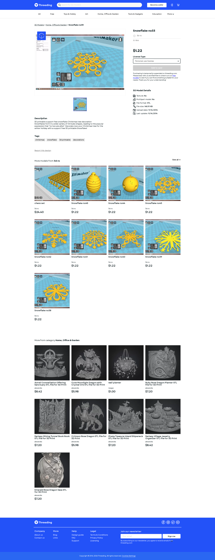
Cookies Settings (129, 556)
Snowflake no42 (42, 257)
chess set (39, 203)
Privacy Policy (96, 538)
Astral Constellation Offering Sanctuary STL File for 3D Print (50, 384)
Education (157, 14)
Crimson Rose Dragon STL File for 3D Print (88, 437)
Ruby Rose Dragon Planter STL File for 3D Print (161, 384)
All (39, 14)
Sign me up (171, 536)
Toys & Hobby (70, 14)
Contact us (39, 538)
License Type (139, 56)
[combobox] (157, 61)
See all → (176, 159)
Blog (55, 535)
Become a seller (156, 5)
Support (75, 540)
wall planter (114, 383)
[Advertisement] (157, 137)
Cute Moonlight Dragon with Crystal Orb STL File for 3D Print (88, 384)
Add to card (156, 68)
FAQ (73, 538)
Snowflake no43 (153, 203)
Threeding (43, 5)
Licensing (94, 540)
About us (38, 535)
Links (55, 538)
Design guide (78, 535)
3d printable (64, 140)
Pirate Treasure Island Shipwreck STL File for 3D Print (125, 437)
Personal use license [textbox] (144, 61)
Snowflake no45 (79, 203)
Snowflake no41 (79, 257)
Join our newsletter (131, 531)
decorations (78, 140)
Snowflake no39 (153, 257)
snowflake (52, 140)
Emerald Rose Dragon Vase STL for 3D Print (50, 491)
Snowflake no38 (42, 310)
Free (52, 14)
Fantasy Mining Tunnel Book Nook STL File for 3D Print (52, 437)
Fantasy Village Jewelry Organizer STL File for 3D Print (161, 437)
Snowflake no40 (116, 257)
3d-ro (139, 35)
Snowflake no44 (116, 203)
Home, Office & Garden (108, 14)
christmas (39, 140)
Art (86, 14)
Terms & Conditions (99, 535)
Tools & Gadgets (135, 14)
